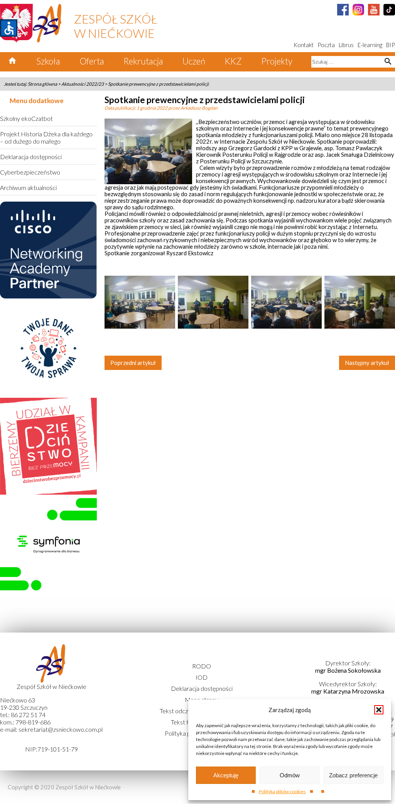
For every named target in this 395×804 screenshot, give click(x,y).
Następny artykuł (367, 363)
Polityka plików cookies (282, 791)
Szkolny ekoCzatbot (26, 118)
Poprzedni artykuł (133, 363)
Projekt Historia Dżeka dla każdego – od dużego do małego (46, 137)
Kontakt (304, 45)
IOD (202, 677)
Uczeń (193, 61)
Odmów (290, 775)
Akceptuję (225, 775)
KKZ (233, 61)
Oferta (91, 61)
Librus (346, 45)
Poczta (326, 45)
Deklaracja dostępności (31, 156)
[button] (378, 709)
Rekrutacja (143, 61)
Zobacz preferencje (353, 775)
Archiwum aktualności (28, 187)
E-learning (370, 45)
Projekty (276, 61)
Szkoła (48, 61)
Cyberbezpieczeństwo (30, 172)
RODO (201, 666)
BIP (390, 45)
